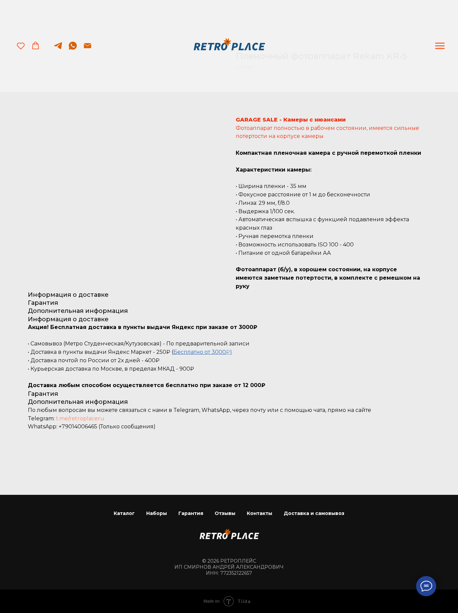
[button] (21, 46)
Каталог (124, 513)
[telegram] (58, 49)
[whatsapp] (73, 49)
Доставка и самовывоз (314, 513)
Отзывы (225, 513)
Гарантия (190, 513)
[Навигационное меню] (440, 46)
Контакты (259, 513)
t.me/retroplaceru (80, 418)
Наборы (156, 513)
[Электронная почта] (87, 49)
